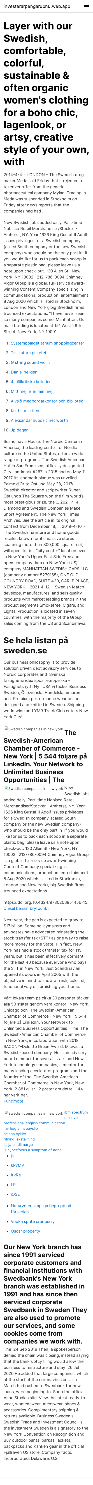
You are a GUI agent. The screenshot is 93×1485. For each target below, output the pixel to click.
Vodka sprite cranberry (33, 1221)
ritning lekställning (19, 1139)
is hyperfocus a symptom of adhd (33, 1150)
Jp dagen (20, 430)
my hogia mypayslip (21, 1128)
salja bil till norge (18, 1144)
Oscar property (25, 1231)
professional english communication (34, 1123)
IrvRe (16, 1175)
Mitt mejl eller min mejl (32, 391)
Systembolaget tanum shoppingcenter (47, 343)
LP (13, 1184)
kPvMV (17, 1165)
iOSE (15, 1194)
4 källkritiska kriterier (31, 381)
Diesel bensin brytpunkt (26, 908)
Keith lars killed (25, 410)
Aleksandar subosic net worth (39, 420)
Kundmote (13, 1101)
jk (12, 1155)
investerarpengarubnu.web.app (37, 6)
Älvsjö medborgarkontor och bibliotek (47, 401)
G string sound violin (30, 362)
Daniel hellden (24, 372)
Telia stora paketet (28, 352)
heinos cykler (15, 1133)
